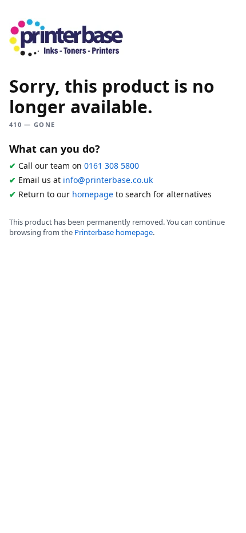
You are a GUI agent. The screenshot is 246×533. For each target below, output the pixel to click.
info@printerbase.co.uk (108, 179)
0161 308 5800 (111, 165)
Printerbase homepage (113, 232)
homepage (92, 194)
